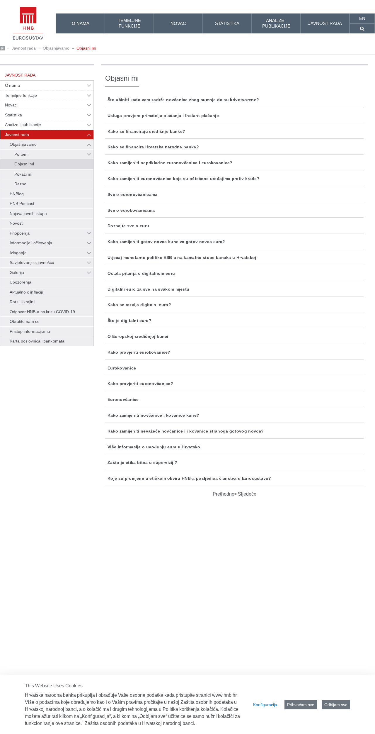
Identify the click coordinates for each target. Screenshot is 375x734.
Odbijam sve (335, 704)
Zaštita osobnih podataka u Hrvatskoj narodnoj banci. (140, 723)
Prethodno (223, 493)
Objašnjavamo (56, 48)
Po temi (21, 154)
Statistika (13, 115)
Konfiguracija (265, 704)
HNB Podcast (22, 203)
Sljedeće (246, 493)
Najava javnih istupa (28, 213)
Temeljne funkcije (21, 95)
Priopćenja (20, 233)
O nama (12, 85)
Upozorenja (20, 282)
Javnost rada (24, 48)
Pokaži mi (23, 174)
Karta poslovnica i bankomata (37, 341)
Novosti (17, 223)
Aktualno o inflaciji (26, 292)
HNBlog (17, 193)
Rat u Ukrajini (22, 301)
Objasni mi (86, 48)
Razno (20, 184)
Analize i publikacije (23, 124)
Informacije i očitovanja (31, 242)
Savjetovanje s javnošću (32, 262)
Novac (11, 105)
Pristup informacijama (30, 331)
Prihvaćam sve (300, 704)
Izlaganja (18, 252)
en (362, 18)
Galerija (17, 272)
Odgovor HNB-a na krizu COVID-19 (42, 311)
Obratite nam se (25, 321)
